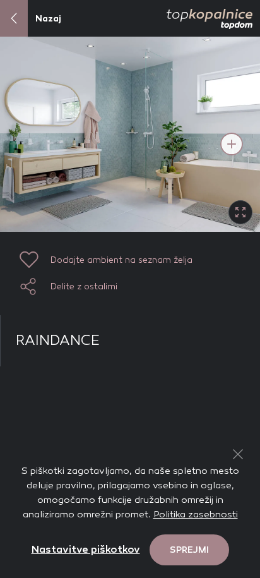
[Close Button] (238, 454)
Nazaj (48, 18)
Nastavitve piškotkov (86, 549)
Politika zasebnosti (195, 514)
